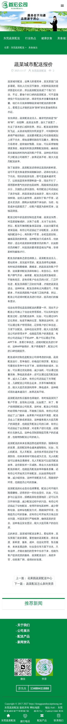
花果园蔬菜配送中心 (39, 578)
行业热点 (30, 38)
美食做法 (33, 47)
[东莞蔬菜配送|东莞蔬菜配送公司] (14, 4)
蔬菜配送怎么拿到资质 (40, 583)
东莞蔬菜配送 (11, 38)
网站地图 (35, 707)
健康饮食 (46, 38)
